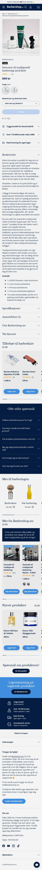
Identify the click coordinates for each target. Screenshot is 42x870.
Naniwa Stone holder (29, 373)
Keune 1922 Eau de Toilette (11, 632)
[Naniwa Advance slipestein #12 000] (12, 360)
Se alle (5, 347)
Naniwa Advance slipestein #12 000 (11, 373)
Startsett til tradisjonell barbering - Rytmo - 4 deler (29, 568)
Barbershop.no (12, 14)
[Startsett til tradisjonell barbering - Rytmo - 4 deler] (31, 553)
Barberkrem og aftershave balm (14, 98)
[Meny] (3, 7)
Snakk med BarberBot (13, 801)
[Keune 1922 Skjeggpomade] (31, 619)
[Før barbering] (29, 492)
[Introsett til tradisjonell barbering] (12, 553)
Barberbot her (18, 756)
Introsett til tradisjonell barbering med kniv (15, 16)
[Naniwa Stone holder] (31, 360)
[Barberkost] (10, 492)
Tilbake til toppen (21, 733)
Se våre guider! (21, 671)
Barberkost (10, 503)
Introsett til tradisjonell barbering (9, 567)
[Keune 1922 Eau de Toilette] (12, 619)
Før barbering (29, 503)
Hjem (4, 14)
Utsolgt (21, 112)
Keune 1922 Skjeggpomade (29, 632)
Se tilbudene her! (21, 692)
